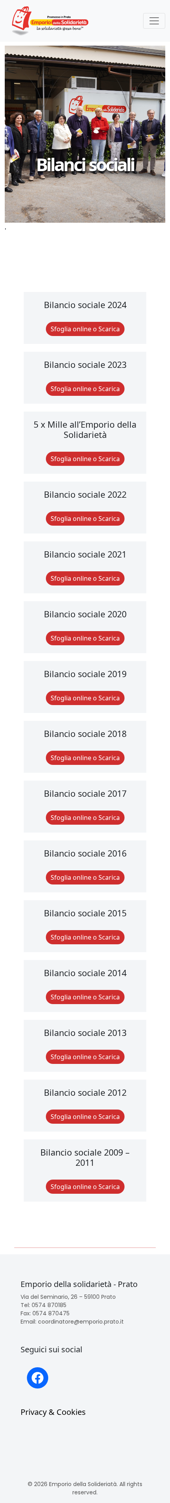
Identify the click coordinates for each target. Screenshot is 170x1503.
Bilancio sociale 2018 (85, 733)
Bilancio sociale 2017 (85, 793)
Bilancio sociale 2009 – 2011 (85, 1157)
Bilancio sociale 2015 (85, 913)
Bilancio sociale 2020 (85, 614)
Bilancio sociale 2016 (85, 853)
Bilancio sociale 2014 (85, 973)
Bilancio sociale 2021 (85, 554)
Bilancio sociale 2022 (85, 494)
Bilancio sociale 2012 (85, 1092)
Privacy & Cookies (53, 1412)
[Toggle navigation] (154, 21)
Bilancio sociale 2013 (85, 1032)
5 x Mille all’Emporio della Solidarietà (85, 429)
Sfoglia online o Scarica (85, 329)
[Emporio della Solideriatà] (50, 21)
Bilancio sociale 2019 (85, 673)
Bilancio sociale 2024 (85, 304)
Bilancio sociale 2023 (85, 364)
